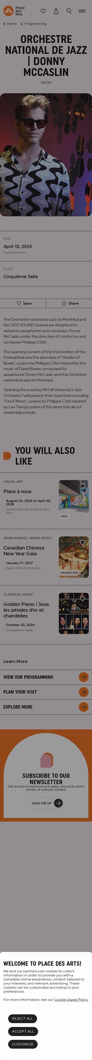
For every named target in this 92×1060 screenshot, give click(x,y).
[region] (46, 1006)
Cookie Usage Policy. (71, 1000)
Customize (23, 1044)
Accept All (23, 1031)
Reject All (22, 1018)
